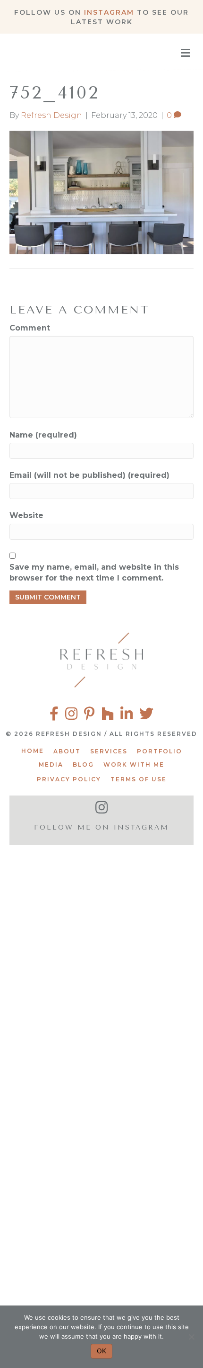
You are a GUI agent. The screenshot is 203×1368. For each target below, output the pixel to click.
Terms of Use (138, 779)
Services (108, 751)
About (67, 751)
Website (26, 515)
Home (32, 750)
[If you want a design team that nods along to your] (101, 1026)
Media (51, 764)
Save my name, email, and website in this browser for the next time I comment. (94, 572)
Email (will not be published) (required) (89, 475)
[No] (191, 1336)
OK (101, 1351)
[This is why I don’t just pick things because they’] (101, 1145)
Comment (29, 327)
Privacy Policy (69, 779)
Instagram (109, 12)
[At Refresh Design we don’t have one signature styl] (101, 907)
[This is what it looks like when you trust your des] (101, 1264)
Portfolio (159, 751)
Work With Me (133, 764)
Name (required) (43, 434)
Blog (83, 764)
